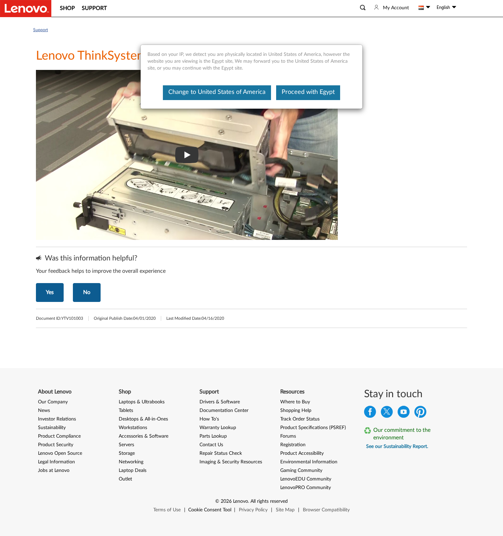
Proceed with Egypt (308, 92)
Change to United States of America (217, 92)
